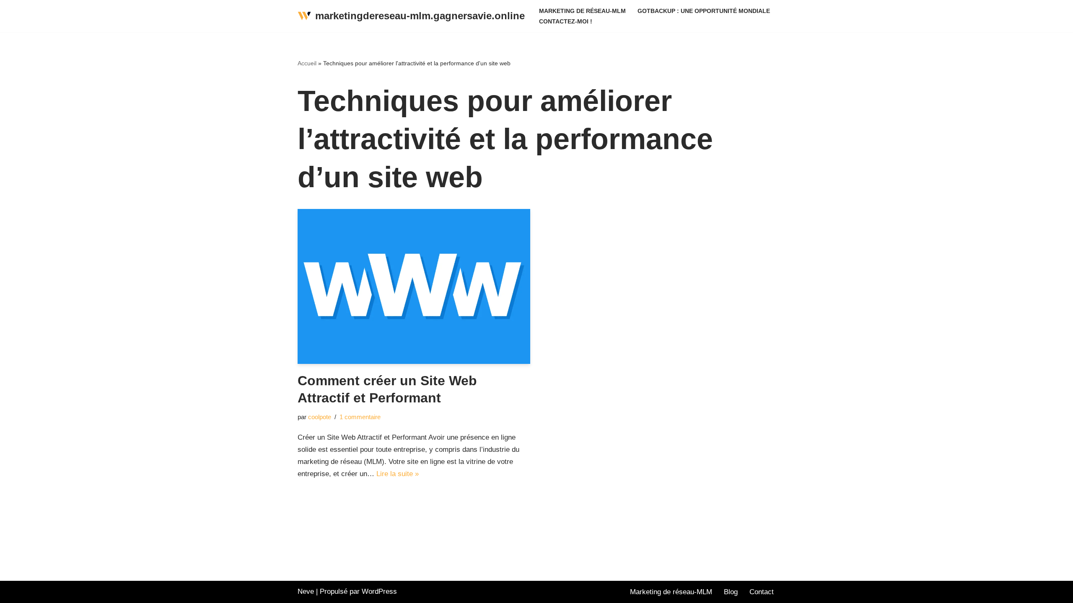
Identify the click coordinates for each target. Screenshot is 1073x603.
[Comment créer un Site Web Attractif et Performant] (414, 286)
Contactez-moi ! (565, 21)
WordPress (379, 591)
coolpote (319, 416)
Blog (731, 592)
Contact (761, 592)
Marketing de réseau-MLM (582, 11)
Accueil (307, 63)
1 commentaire (360, 416)
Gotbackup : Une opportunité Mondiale (704, 11)
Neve (306, 591)
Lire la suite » (397, 474)
